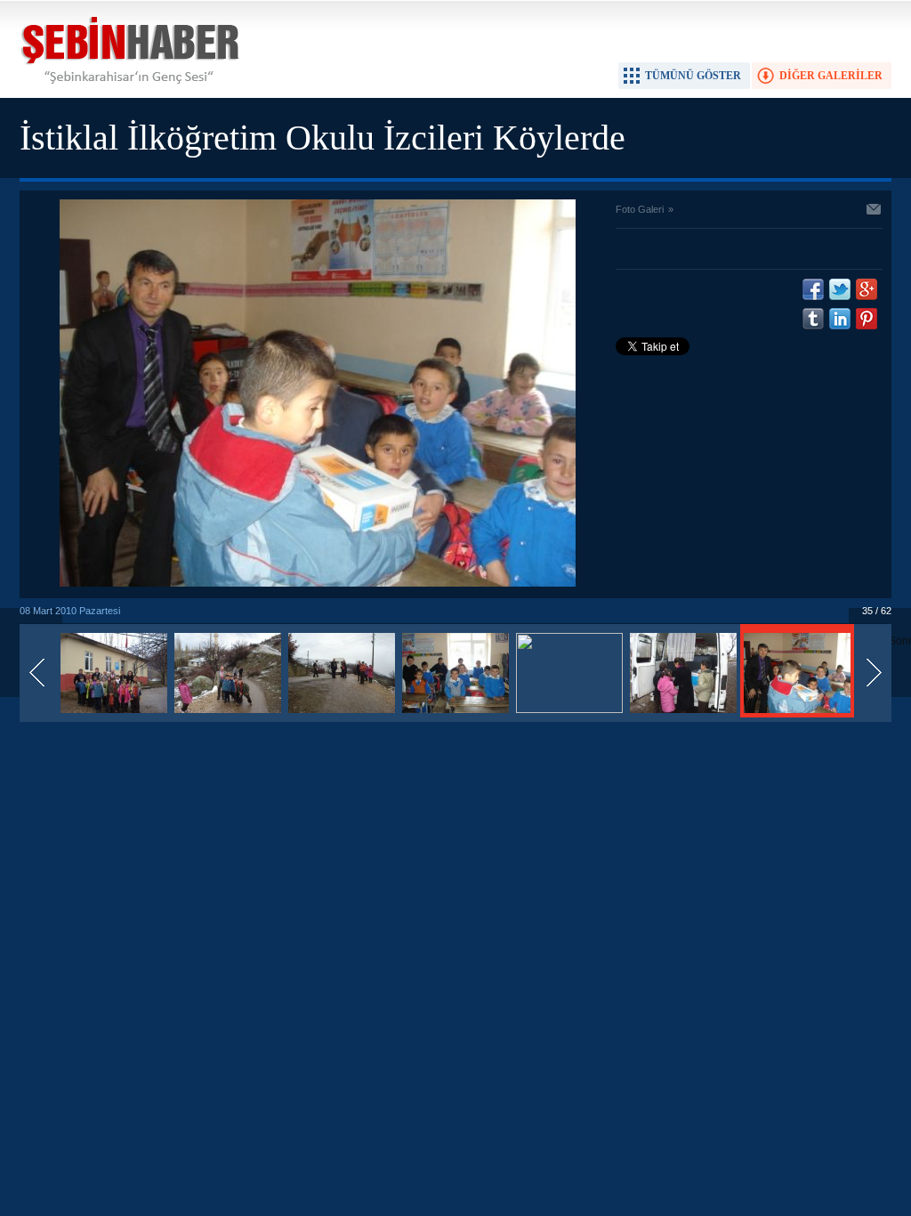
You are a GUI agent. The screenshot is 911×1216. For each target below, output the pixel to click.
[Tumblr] (813, 318)
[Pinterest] (866, 318)
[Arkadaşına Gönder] (875, 211)
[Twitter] (840, 289)
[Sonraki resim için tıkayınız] (318, 583)
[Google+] (866, 289)
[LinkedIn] (840, 318)
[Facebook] (813, 289)
